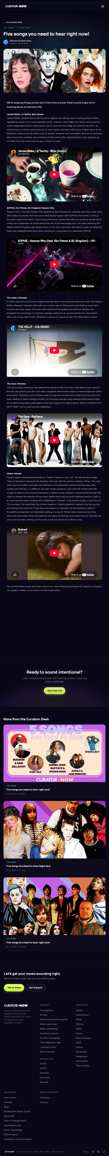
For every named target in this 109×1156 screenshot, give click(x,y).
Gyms (79, 1033)
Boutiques (81, 1051)
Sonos (43, 1063)
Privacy (86, 1151)
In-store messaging (50, 1037)
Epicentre (45, 1077)
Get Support (35, 987)
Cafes (79, 1028)
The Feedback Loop (50, 1042)
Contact (8, 1102)
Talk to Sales (14, 987)
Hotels (79, 1010)
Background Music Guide (17, 1111)
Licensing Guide (12, 1125)
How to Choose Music (15, 1120)
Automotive (82, 1060)
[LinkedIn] (93, 1151)
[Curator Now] (17, 6)
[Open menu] (102, 6)
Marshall (44, 1072)
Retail (79, 1019)
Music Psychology (13, 1129)
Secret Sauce (11, 1134)
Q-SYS (43, 1068)
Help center (10, 1097)
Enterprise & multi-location (54, 1019)
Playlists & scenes (49, 1033)
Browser (44, 1082)
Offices (79, 1024)
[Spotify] (98, 1151)
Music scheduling (49, 1028)
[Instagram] (103, 1151)
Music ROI (9, 1116)
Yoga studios (82, 1065)
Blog (6, 1106)
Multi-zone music (48, 1024)
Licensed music (48, 1047)
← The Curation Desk (12, 22)
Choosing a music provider (18, 1139)
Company (45, 1097)
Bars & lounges (84, 1037)
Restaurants (82, 1014)
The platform (46, 1010)
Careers (44, 1102)
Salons (79, 1047)
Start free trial (54, 690)
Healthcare (81, 1056)
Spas (78, 1042)
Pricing (43, 1014)
